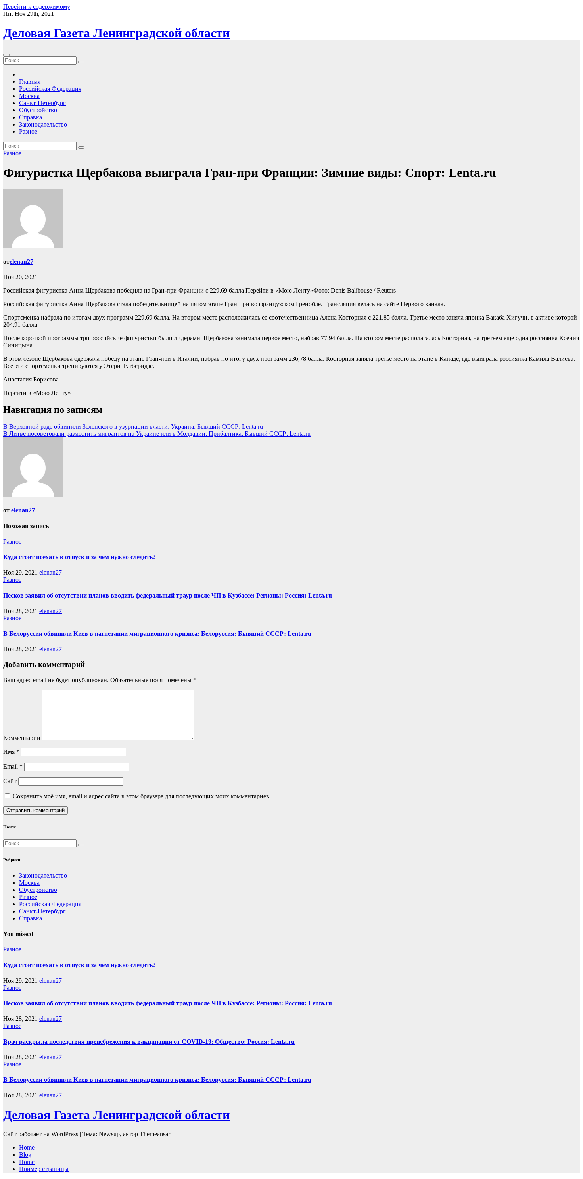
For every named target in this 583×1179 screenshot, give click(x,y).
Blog (25, 1154)
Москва (29, 95)
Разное (28, 131)
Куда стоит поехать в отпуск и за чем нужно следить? (79, 557)
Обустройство (38, 110)
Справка (30, 117)
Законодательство (43, 124)
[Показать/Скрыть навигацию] (6, 55)
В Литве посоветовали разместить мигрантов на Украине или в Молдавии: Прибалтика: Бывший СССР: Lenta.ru (157, 433)
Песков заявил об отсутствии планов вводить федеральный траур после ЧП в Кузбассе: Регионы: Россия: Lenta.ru (167, 595)
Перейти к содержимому (36, 6)
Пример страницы (44, 1169)
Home (27, 1147)
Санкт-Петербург (42, 103)
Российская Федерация (50, 88)
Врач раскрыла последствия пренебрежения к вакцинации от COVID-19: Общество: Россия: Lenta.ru (149, 1041)
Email (13, 766)
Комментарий (21, 737)
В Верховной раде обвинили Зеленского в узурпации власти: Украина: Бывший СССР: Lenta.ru (133, 426)
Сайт (10, 781)
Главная (29, 81)
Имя (11, 751)
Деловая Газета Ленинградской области (116, 33)
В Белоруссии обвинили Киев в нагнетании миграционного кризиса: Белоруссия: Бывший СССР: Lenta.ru (157, 633)
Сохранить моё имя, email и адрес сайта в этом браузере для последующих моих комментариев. (142, 796)
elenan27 (21, 261)
